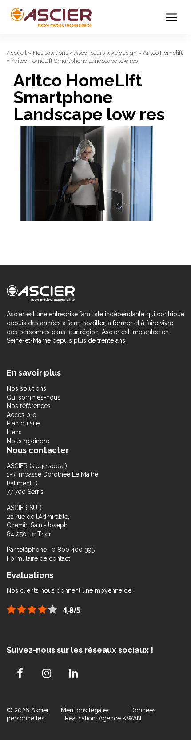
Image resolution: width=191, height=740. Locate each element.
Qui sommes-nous (33, 397)
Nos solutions (50, 52)
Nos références (29, 405)
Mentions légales (86, 710)
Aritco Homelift (163, 52)
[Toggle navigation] (171, 17)
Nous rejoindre (28, 441)
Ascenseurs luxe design (105, 52)
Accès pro (21, 414)
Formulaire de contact (38, 558)
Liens (14, 432)
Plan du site (23, 423)
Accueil (17, 52)
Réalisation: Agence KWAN (103, 718)
